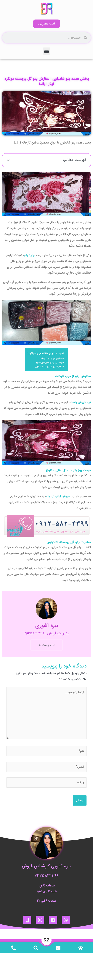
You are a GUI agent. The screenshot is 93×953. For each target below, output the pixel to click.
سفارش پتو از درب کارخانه (52, 358)
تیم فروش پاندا (81, 402)
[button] (46, 51)
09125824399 (46, 875)
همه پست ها (46, 645)
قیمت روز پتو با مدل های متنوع (49, 362)
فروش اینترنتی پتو (58, 496)
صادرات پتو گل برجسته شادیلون (49, 366)
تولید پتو (29, 255)
